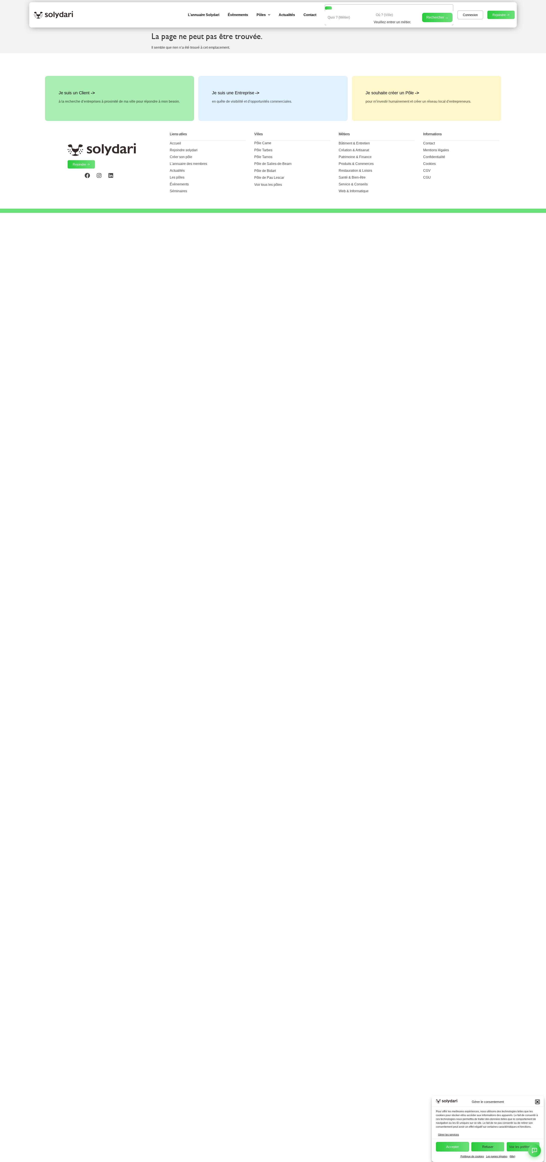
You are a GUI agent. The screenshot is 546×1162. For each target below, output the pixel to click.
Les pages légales (496, 1156)
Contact (309, 15)
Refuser (487, 1147)
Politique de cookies (472, 1156)
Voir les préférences (523, 1147)
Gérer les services (448, 1134)
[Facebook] (90, 178)
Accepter (452, 1147)
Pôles (261, 15)
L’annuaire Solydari (203, 15)
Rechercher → (437, 17)
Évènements (238, 15)
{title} (512, 1156)
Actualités (287, 15)
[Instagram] (101, 178)
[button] (537, 1102)
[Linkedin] (113, 178)
